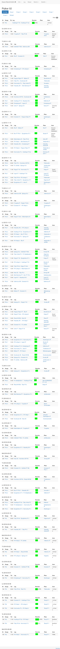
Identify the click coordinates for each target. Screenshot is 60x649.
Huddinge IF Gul (25, 23)
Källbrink (46, 502)
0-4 (36, 33)
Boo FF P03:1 (17, 133)
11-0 (37, 302)
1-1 (36, 173)
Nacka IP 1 (46, 105)
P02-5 (6, 34)
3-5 (36, 272)
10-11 (37, 619)
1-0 (36, 68)
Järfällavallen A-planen (47, 166)
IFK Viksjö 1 (17, 141)
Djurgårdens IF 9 (27, 180)
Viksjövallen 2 (46, 141)
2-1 (36, 147)
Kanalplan (46, 83)
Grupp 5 (38, 12)
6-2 (36, 165)
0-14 (37, 314)
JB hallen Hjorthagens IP (47, 415)
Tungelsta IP (47, 203)
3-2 (36, 348)
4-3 (36, 205)
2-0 (36, 78)
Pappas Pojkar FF (18, 78)
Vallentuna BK (26, 46)
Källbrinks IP (47, 101)
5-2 (36, 162)
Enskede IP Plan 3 (46, 325)
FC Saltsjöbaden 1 (27, 254)
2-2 (36, 127)
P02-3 (6, 85)
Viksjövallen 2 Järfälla (46, 148)
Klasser (29, 2)
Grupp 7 (51, 12)
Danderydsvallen (47, 355)
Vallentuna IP (47, 46)
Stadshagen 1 (47, 509)
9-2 (36, 518)
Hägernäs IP (47, 180)
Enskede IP (47, 567)
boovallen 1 (47, 490)
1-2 (36, 341)
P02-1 (6, 56)
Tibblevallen (47, 81)
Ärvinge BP (46, 272)
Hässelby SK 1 (17, 85)
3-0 (36, 268)
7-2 (36, 311)
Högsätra (46, 555)
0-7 (36, 290)
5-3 (36, 566)
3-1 (36, 100)
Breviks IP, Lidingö (46, 262)
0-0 (36, 227)
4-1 (36, 202)
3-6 (36, 492)
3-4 (36, 354)
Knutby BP (46, 302)
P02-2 (6, 83)
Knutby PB (46, 251)
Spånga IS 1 (22, 105)
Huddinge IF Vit (16, 23)
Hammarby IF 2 (18, 83)
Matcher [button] (36, 2)
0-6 (36, 169)
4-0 (36, 80)
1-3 (36, 414)
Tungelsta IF (17, 34)
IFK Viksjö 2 (17, 148)
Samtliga (5, 12)
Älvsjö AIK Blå (17, 318)
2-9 (36, 634)
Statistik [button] (43, 2)
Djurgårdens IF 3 (18, 182)
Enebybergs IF (17, 69)
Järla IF (16, 105)
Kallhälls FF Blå (18, 46)
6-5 (36, 589)
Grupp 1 (12, 12)
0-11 (36, 55)
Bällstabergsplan (47, 351)
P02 (6, 23)
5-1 (36, 177)
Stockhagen (47, 578)
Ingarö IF (24, 103)
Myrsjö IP (45, 133)
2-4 (36, 179)
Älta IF (15, 56)
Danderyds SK (23, 81)
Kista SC (16, 272)
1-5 (36, 324)
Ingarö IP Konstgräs (46, 174)
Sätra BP (45, 139)
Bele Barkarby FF (26, 85)
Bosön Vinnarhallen (47, 404)
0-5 (36, 133)
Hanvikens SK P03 (18, 97)
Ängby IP (46, 169)
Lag (24, 2)
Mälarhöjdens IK (18, 139)
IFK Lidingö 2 (24, 177)
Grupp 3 (25, 12)
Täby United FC (27, 83)
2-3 (36, 600)
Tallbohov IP (47, 540)
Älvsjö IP (46, 318)
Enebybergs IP (47, 69)
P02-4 (6, 105)
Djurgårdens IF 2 (26, 133)
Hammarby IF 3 (25, 169)
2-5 (36, 193)
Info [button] (19, 2)
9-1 (36, 403)
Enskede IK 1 (21, 56)
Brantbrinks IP (47, 78)
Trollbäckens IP (47, 348)
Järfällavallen (47, 394)
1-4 (36, 623)
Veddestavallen (47, 275)
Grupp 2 (18, 12)
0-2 (36, 143)
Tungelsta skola (46, 34)
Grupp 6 (45, 12)
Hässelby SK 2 (26, 101)
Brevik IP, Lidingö (46, 269)
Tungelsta (46, 428)
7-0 (36, 83)
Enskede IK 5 (25, 281)
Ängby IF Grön (25, 203)
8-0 (36, 46)
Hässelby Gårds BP (46, 86)
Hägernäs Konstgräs (46, 254)
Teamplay (58, 648)
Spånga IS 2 (23, 165)
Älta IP (45, 56)
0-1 (36, 138)
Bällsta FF (26, 78)
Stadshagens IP (47, 339)
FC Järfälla (16, 165)
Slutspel (12, 15)
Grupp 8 (5, 15)
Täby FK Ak (24, 34)
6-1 (36, 116)
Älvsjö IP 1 (46, 600)
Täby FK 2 (16, 81)
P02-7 (6, 69)
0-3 (33, 23)
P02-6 (6, 81)
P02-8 (6, 46)
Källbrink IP (47, 493)
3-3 (36, 151)
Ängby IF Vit (17, 169)
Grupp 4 (32, 12)
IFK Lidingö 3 (25, 69)
